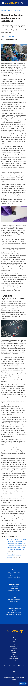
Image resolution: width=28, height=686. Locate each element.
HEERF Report (14, 646)
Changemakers (14, 586)
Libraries (14, 610)
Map (14, 654)
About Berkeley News (14, 572)
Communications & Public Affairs (14, 614)
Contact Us (14, 648)
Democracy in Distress (14, 590)
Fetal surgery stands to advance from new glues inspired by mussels (16, 555)
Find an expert (14, 574)
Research (4, 10)
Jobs (14, 641)
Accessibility (14, 656)
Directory (14, 652)
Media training (14, 575)
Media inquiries (14, 601)
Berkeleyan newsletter (14, 599)
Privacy (14, 660)
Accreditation (14, 645)
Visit (14, 637)
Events (14, 639)
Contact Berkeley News (14, 577)
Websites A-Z (14, 650)
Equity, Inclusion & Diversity (14, 612)
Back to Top (23, 683)
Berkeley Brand (14, 616)
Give (14, 643)
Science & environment (14, 10)
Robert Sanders (8, 36)
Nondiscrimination (14, 658)
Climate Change (14, 588)
